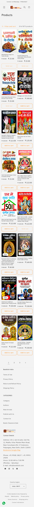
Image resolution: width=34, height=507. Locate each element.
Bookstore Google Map (11, 450)
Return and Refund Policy (12, 384)
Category (6, 401)
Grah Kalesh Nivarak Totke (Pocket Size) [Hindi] (9, 97)
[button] (4, 7)
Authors (6, 405)
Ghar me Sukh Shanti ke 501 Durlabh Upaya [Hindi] (9, 220)
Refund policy (15, 496)
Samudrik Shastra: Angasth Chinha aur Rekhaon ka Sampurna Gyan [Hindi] (9, 137)
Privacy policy (25, 496)
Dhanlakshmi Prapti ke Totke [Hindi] (8, 55)
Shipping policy (23, 499)
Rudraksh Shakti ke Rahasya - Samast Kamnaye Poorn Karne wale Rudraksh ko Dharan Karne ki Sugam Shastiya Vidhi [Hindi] (9, 261)
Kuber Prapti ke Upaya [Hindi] (8, 343)
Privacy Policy (8, 379)
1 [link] (8, 363)
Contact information (18, 502)
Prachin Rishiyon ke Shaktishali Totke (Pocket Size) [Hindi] (24, 57)
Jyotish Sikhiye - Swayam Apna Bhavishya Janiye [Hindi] (24, 344)
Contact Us (7, 418)
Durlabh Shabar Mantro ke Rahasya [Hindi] (24, 303)
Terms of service (12, 499)
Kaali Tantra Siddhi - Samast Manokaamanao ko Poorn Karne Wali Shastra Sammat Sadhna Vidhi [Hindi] (24, 219)
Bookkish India (16, 494)
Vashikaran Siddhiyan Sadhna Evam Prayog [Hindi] (9, 302)
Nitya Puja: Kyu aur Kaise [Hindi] (24, 137)
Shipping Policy (8, 388)
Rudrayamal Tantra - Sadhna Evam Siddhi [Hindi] (24, 259)
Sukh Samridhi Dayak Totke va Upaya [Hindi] (9, 175)
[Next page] (25, 362)
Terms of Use (7, 375)
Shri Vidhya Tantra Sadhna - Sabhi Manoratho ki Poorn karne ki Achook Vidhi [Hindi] (24, 178)
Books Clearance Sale (10, 423)
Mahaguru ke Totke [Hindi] (24, 96)
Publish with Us (8, 414)
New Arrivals (7, 409)
